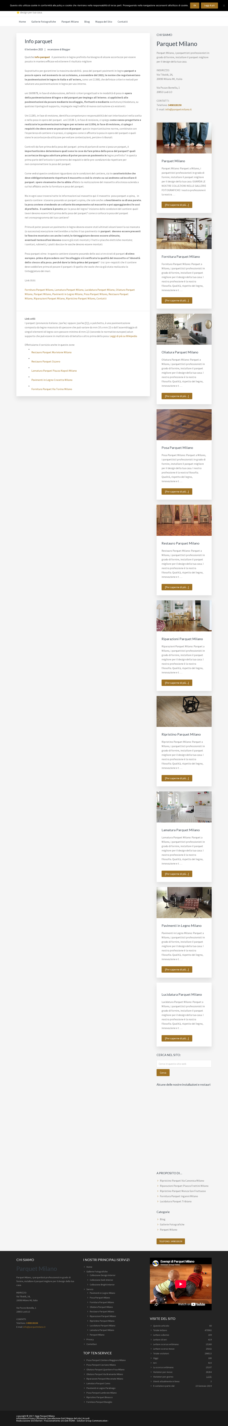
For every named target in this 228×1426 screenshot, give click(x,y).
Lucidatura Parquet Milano (100, 289)
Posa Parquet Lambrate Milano (101, 1392)
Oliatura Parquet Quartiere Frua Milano (105, 1369)
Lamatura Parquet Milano (69, 289)
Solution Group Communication (92, 1420)
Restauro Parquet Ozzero (45, 361)
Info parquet (42, 57)
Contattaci (91, 1344)
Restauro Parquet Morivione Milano (51, 352)
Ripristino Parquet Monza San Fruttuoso (183, 1191)
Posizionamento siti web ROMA (59, 1420)
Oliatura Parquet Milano (180, 352)
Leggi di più (209, 5)
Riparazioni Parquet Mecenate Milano (104, 1378)
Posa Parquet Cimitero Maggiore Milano (106, 1360)
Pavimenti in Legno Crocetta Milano (51, 379)
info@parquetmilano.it (178, 109)
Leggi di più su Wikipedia (123, 336)
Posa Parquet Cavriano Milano (101, 1364)
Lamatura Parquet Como (98, 1383)
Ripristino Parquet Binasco (99, 1397)
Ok (194, 5)
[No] (223, 5)
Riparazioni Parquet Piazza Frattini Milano (184, 1185)
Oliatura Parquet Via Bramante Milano (104, 1374)
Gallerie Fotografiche (172, 1224)
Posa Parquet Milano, (96, 294)
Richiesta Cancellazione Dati (51, 1418)
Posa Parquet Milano (177, 448)
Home (89, 1266)
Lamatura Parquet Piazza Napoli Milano (54, 370)
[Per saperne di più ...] (178, 205)
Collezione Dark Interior (101, 1279)
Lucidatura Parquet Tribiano (176, 1201)
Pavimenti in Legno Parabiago (101, 1388)
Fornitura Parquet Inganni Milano (179, 1196)
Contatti (101, 298)
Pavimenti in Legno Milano (67, 294)
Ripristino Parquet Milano (80, 298)
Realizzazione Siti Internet (29, 1420)
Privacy (90, 1339)
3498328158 (174, 105)
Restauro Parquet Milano (180, 543)
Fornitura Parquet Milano (39, 289)
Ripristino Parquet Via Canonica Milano (182, 1180)
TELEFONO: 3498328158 (170, 1241)
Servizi (89, 1289)
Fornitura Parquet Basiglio (99, 1401)
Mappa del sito (73, 1418)
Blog (162, 1219)
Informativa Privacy (26, 1418)
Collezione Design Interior (103, 1275)
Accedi (86, 1418)
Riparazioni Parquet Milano (49, 298)
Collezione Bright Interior (102, 1284)
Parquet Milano (42, 294)
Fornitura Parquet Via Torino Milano (51, 389)
